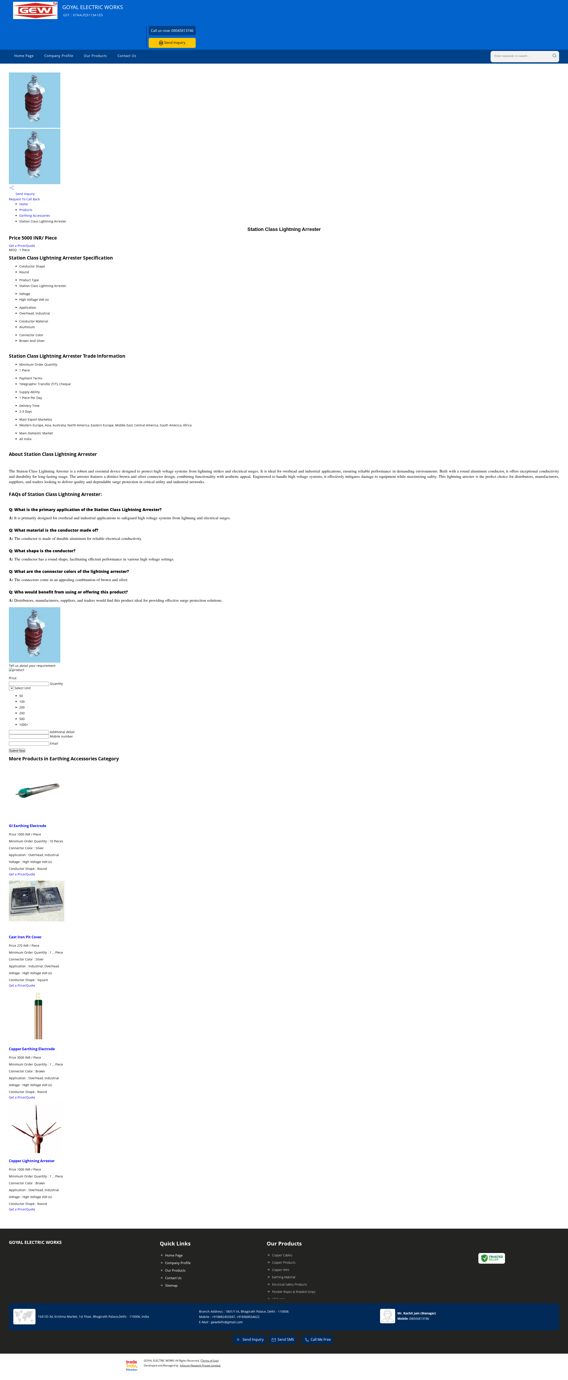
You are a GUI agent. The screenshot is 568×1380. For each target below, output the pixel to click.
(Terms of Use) (209, 1360)
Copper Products (284, 1262)
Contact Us (127, 55)
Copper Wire (280, 1270)
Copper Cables (282, 1255)
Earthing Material (283, 1277)
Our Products (95, 55)
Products (25, 210)
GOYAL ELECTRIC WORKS (92, 10)
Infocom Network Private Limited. (200, 1365)
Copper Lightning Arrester (32, 1160)
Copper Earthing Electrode (32, 1048)
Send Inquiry (174, 42)
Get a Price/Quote (22, 246)
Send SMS (286, 1339)
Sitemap (171, 1285)
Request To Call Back (24, 199)
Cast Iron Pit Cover (25, 937)
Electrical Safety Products (289, 1284)
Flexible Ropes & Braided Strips (294, 1292)
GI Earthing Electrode (27, 825)
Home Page (24, 55)
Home (23, 204)
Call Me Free (321, 1339)
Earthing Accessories (34, 215)
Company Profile (58, 55)
